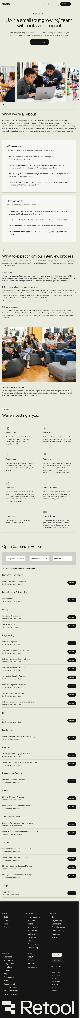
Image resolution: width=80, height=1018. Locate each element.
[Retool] (6, 4)
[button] (39, 558)
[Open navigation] (74, 4)
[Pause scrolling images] (3, 104)
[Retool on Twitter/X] (56, 966)
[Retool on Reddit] (60, 966)
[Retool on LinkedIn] (52, 966)
